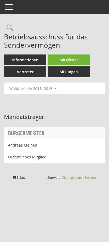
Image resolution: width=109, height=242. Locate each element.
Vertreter (25, 71)
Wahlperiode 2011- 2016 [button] (31, 88)
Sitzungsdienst (79, 177)
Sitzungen (69, 71)
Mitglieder (69, 59)
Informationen (25, 59)
